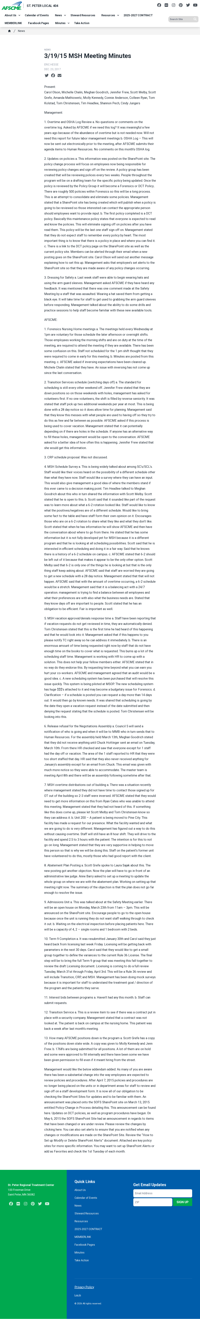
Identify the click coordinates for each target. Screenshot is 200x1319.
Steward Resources (82, 15)
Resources (108, 15)
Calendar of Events (37, 15)
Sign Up (183, 1202)
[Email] (59, 75)
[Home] (9, 31)
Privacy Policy (84, 1287)
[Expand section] (19, 15)
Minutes (60, 23)
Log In (78, 1295)
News (58, 15)
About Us (10, 15)
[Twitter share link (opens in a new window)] (46, 75)
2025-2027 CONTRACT (138, 15)
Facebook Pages (38, 23)
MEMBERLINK (13, 23)
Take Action (81, 23)
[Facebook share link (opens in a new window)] (53, 75)
